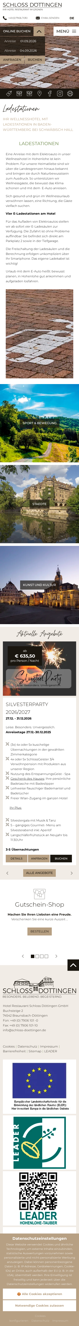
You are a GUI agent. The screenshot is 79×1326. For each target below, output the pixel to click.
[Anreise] (40, 93)
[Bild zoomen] (39, 1087)
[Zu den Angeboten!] (9, 93)
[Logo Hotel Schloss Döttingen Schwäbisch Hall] (32, 6)
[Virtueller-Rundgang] (70, 93)
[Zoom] (39, 333)
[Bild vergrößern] (39, 668)
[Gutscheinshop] (29, 93)
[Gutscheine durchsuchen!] (19, 93)
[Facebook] (50, 93)
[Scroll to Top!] (73, 965)
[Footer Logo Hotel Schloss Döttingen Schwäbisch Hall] (39, 987)
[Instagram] (60, 93)
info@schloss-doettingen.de (24, 1030)
